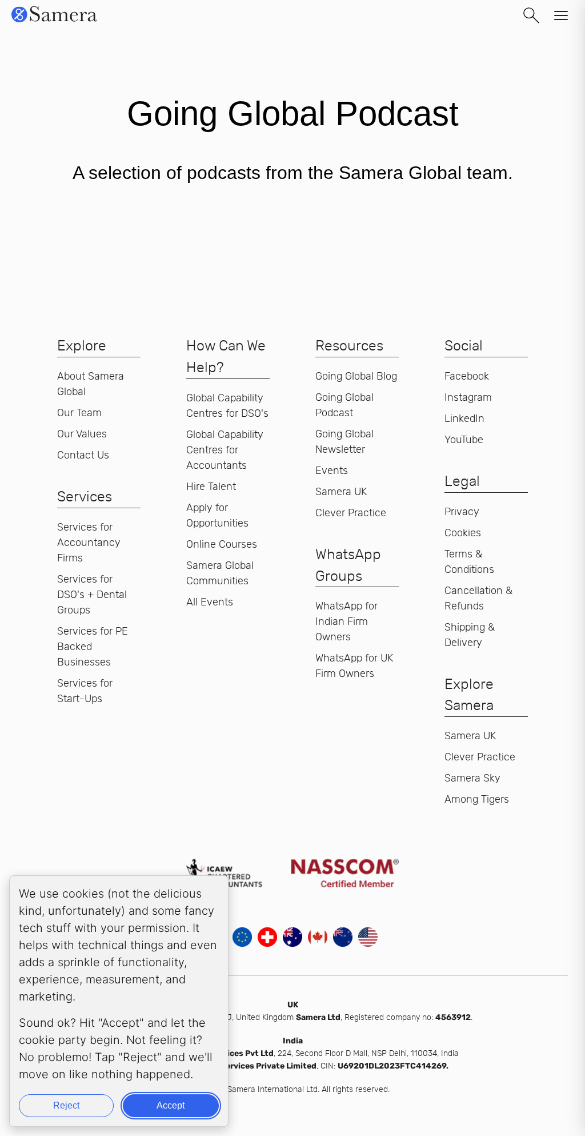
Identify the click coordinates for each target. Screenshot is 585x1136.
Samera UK (341, 491)
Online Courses (221, 544)
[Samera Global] (54, 21)
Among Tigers (476, 799)
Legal (462, 480)
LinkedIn (464, 418)
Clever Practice (350, 513)
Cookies (462, 533)
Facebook (466, 376)
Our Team (79, 412)
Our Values (82, 434)
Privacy (461, 511)
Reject (66, 1105)
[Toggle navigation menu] (561, 15)
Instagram (468, 397)
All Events (209, 602)
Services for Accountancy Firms (89, 542)
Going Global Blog (356, 376)
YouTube (463, 439)
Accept (171, 1105)
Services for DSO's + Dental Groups (92, 594)
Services (84, 496)
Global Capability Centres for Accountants (224, 450)
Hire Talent (211, 486)
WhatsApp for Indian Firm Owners (346, 621)
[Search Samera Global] (531, 15)
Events (331, 470)
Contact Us (83, 455)
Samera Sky (472, 778)
